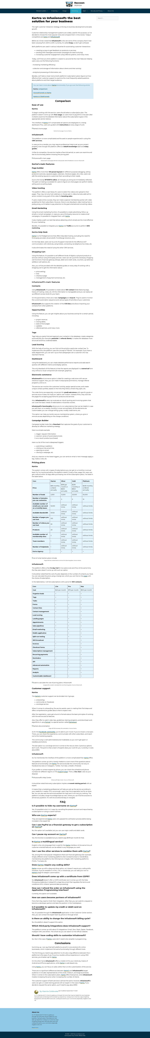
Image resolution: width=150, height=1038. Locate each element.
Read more (35, 1027)
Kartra (54, 85)
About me (111, 11)
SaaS (84, 11)
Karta (45, 37)
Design (64, 11)
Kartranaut (73, 722)
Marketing (75, 11)
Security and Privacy (97, 11)
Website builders (41, 11)
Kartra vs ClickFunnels (41, 96)
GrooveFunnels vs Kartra (42, 93)
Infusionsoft (81, 160)
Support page (63, 772)
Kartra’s (38, 696)
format (47, 722)
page (85, 576)
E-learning (54, 11)
